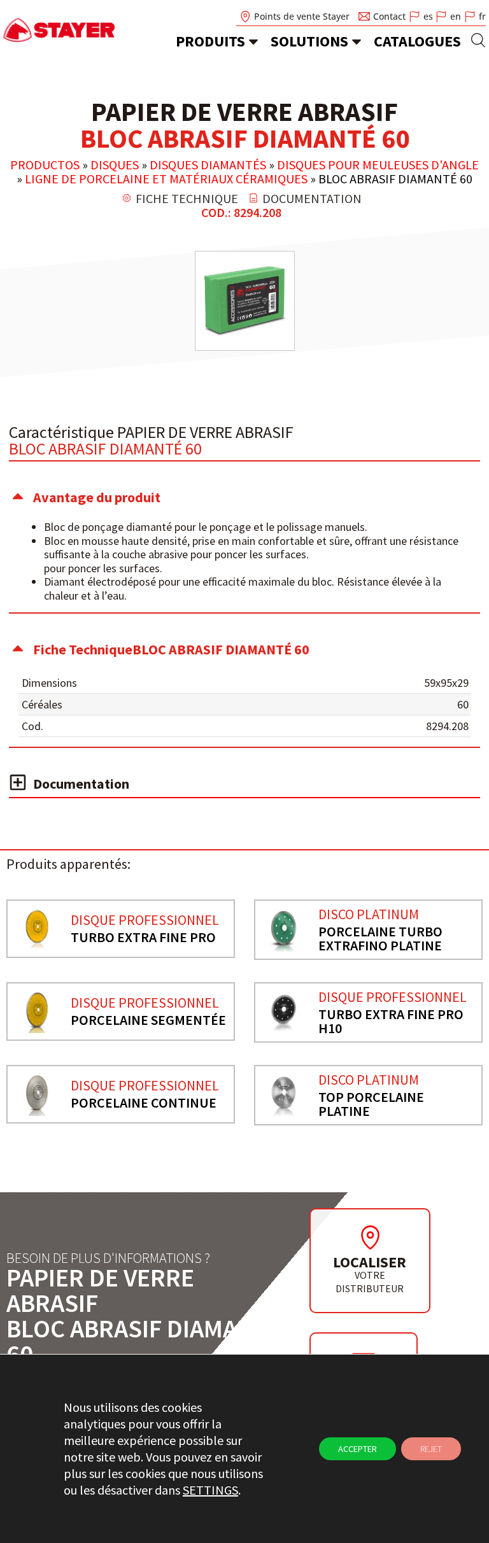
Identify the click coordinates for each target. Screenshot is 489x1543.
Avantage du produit (96, 497)
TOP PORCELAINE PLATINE (371, 1104)
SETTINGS (210, 1490)
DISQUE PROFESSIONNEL (145, 920)
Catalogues (417, 41)
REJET (431, 1449)
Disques (114, 165)
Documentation (81, 784)
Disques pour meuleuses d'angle (378, 165)
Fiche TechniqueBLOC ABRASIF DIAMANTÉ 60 (171, 649)
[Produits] (253, 41)
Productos (45, 165)
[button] (244, 497)
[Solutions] (356, 41)
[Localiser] (370, 1237)
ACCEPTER (357, 1449)
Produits (210, 41)
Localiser (369, 1262)
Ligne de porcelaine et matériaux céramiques (166, 179)
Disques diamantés (208, 165)
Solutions (309, 41)
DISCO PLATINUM (368, 914)
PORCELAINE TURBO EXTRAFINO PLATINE (380, 938)
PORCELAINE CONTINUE (143, 1102)
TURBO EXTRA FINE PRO (143, 937)
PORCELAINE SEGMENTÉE (148, 1020)
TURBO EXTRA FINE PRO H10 (391, 1021)
